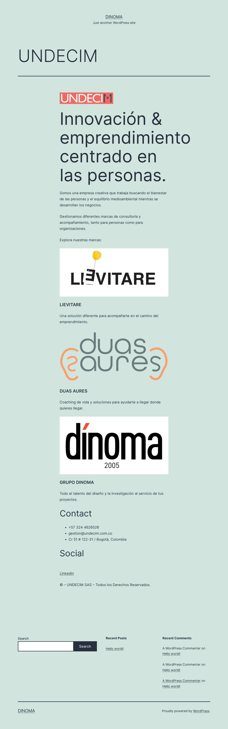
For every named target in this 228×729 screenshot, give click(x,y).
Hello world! (115, 648)
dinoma (114, 16)
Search (23, 638)
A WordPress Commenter (181, 681)
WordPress (201, 711)
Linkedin (67, 573)
